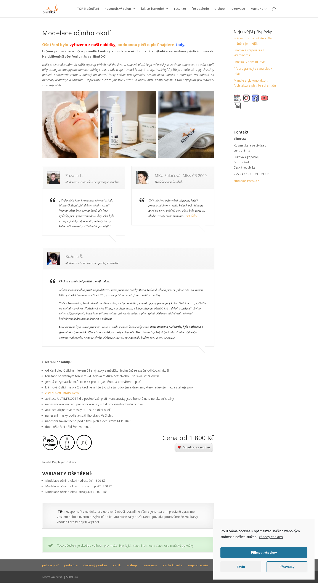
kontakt (257, 9)
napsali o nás (198, 565)
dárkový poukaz (95, 565)
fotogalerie (200, 9)
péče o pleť (50, 565)
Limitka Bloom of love (249, 62)
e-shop (219, 9)
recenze (180, 9)
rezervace (237, 9)
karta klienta (173, 565)
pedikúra (71, 565)
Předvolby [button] (286, 567)
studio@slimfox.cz (246, 181)
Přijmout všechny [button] (264, 552)
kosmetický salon (118, 9)
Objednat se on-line (196, 447)
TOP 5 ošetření (88, 9)
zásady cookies (271, 537)
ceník (117, 565)
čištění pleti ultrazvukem (62, 393)
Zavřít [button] (241, 567)
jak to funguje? (152, 9)
